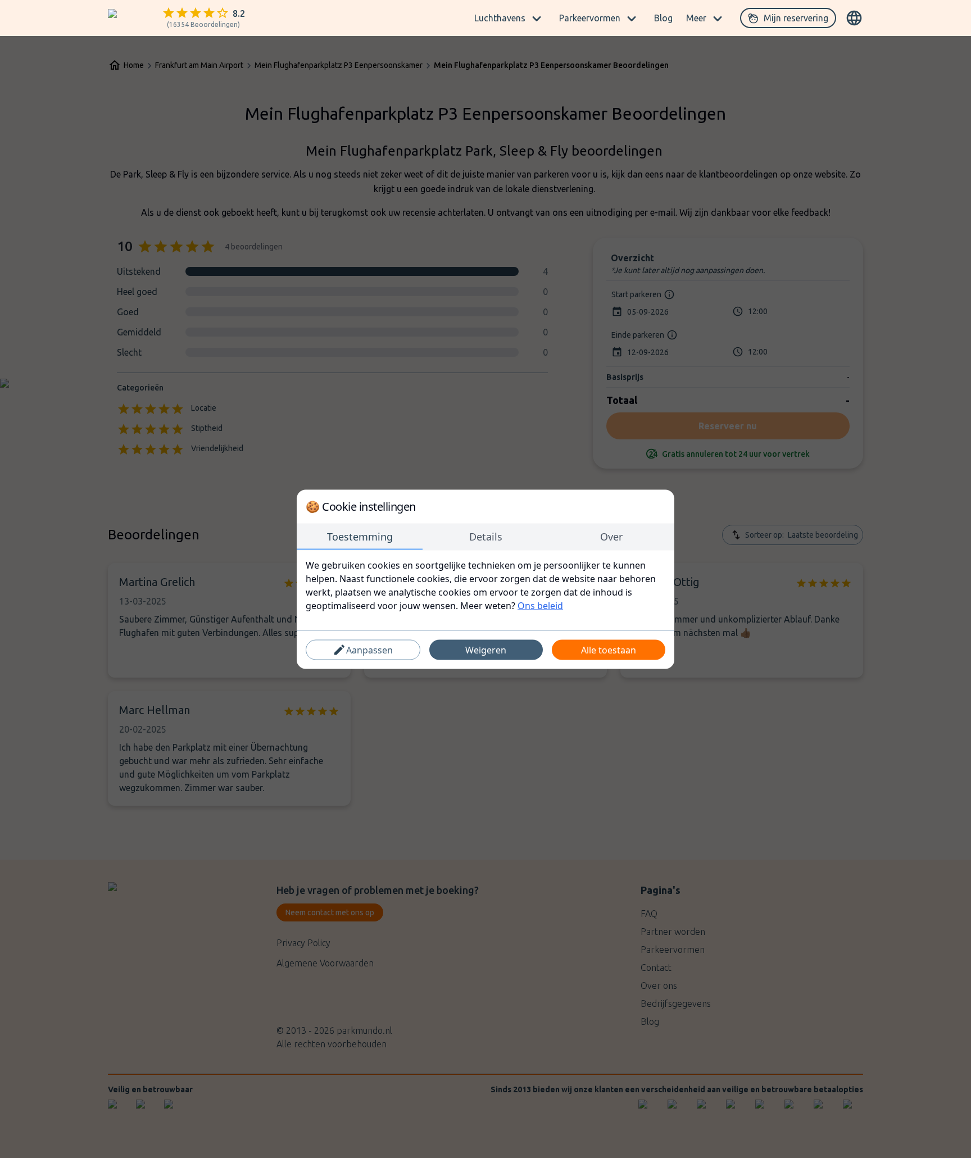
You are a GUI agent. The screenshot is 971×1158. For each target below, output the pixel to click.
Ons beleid (540, 605)
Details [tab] (485, 536)
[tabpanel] (485, 585)
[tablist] (485, 536)
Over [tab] (611, 536)
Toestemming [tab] (360, 536)
